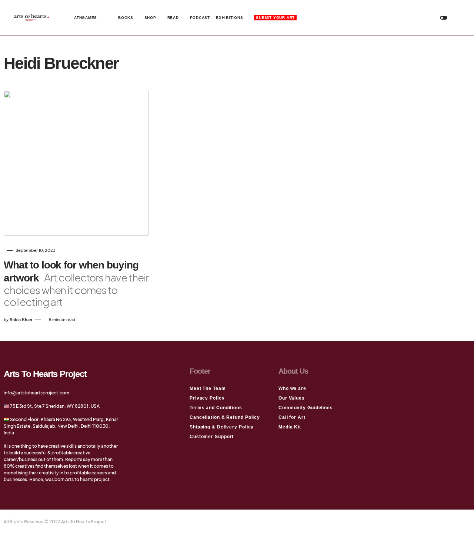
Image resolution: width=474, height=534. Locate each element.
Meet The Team (208, 388)
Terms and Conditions (216, 407)
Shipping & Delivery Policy (222, 427)
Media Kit (289, 427)
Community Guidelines (305, 407)
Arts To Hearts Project (45, 374)
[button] (444, 17)
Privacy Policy (207, 398)
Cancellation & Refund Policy (225, 417)
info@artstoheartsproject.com (36, 393)
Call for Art (292, 417)
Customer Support (212, 436)
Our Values (291, 398)
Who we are (292, 388)
